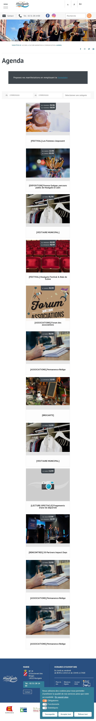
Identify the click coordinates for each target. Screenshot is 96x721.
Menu (6, 4)
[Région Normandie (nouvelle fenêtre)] (9, 709)
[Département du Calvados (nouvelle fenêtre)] (23, 709)
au (36, 95)
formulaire (63, 77)
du (7, 95)
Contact (27, 692)
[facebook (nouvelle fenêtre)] (47, 15)
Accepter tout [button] (66, 714)
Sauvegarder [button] (50, 714)
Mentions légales (67, 683)
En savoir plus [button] (61, 697)
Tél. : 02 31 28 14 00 (32, 684)
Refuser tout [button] (83, 714)
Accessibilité (77, 683)
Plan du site (58, 683)
